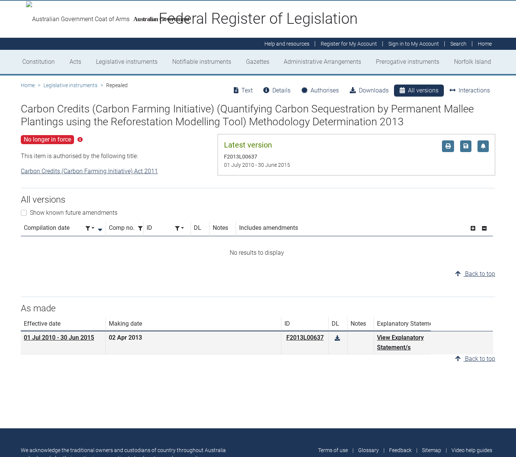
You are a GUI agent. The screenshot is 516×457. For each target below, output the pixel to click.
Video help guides (471, 450)
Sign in (413, 44)
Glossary (368, 450)
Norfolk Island (472, 61)
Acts (75, 61)
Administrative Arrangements (322, 61)
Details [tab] (281, 90)
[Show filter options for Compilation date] (90, 228)
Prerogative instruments (407, 61)
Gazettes (257, 61)
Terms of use (333, 450)
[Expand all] (473, 228)
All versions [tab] (423, 90)
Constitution (38, 61)
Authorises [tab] (325, 90)
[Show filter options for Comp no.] (142, 228)
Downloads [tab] (374, 90)
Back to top (479, 273)
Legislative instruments (127, 61)
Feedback (400, 450)
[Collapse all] (484, 228)
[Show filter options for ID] (179, 228)
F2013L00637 (305, 337)
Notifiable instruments (201, 61)
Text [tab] (247, 90)
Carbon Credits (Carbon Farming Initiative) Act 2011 (89, 171)
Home (28, 85)
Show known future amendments (73, 212)
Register (349, 44)
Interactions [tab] (474, 90)
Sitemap (431, 450)
